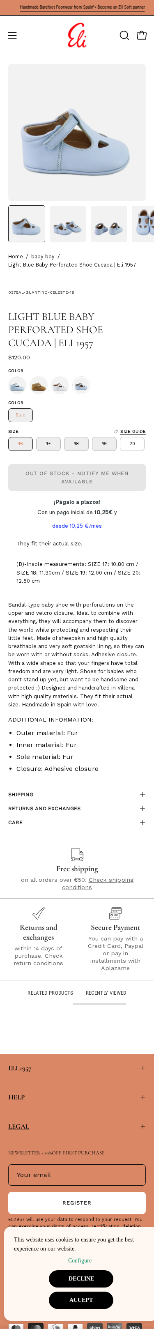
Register (77, 1203)
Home (15, 256)
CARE (15, 822)
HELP (16, 1097)
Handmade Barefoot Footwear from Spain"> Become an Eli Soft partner (76, 7)
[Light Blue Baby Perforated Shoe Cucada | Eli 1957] (26, 223)
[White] (60, 385)
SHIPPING (20, 794)
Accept (81, 1300)
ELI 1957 (19, 1068)
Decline (81, 1279)
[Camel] (39, 385)
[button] (123, 35)
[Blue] (17, 385)
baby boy (43, 256)
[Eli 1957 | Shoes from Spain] (77, 35)
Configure (80, 1261)
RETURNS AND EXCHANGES (44, 808)
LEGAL (18, 1126)
